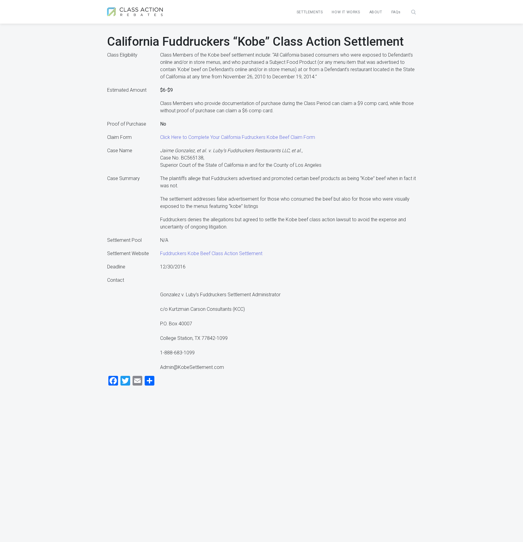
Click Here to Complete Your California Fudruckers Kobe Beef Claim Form (237, 137)
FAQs (396, 12)
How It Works (346, 12)
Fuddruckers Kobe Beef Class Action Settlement (211, 253)
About (375, 12)
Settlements (310, 12)
